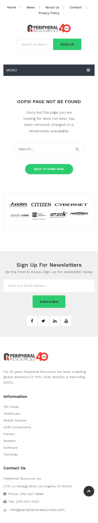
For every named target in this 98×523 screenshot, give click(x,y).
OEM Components (17, 427)
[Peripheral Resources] (49, 28)
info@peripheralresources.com (37, 510)
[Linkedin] (55, 321)
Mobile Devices (14, 420)
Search (67, 44)
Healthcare (11, 413)
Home (11, 7)
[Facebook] (32, 321)
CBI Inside (11, 406)
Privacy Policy (49, 13)
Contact (76, 7)
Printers (9, 434)
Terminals (10, 454)
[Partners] (49, 211)
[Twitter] (43, 321)
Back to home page (49, 169)
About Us (52, 7)
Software (10, 447)
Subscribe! (49, 301)
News (30, 7)
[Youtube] (66, 321)
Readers (9, 441)
